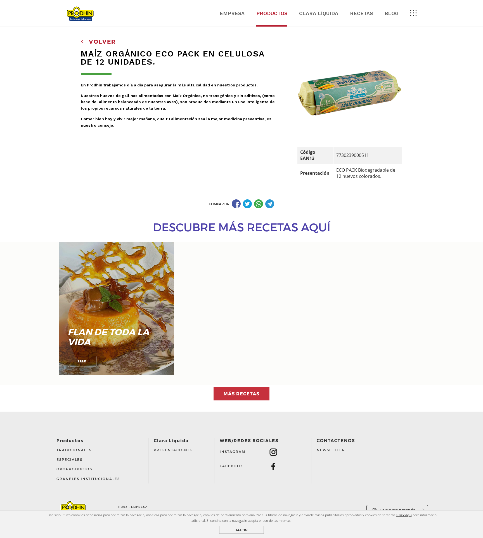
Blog (392, 13)
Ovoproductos (74, 469)
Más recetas (241, 393)
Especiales (69, 459)
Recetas (361, 13)
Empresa (232, 13)
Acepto (242, 530)
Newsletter (331, 450)
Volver (101, 41)
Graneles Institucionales (88, 479)
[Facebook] (237, 203)
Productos (271, 13)
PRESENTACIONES (173, 450)
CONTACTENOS (336, 440)
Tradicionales (74, 450)
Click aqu (404, 515)
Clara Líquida (318, 13)
